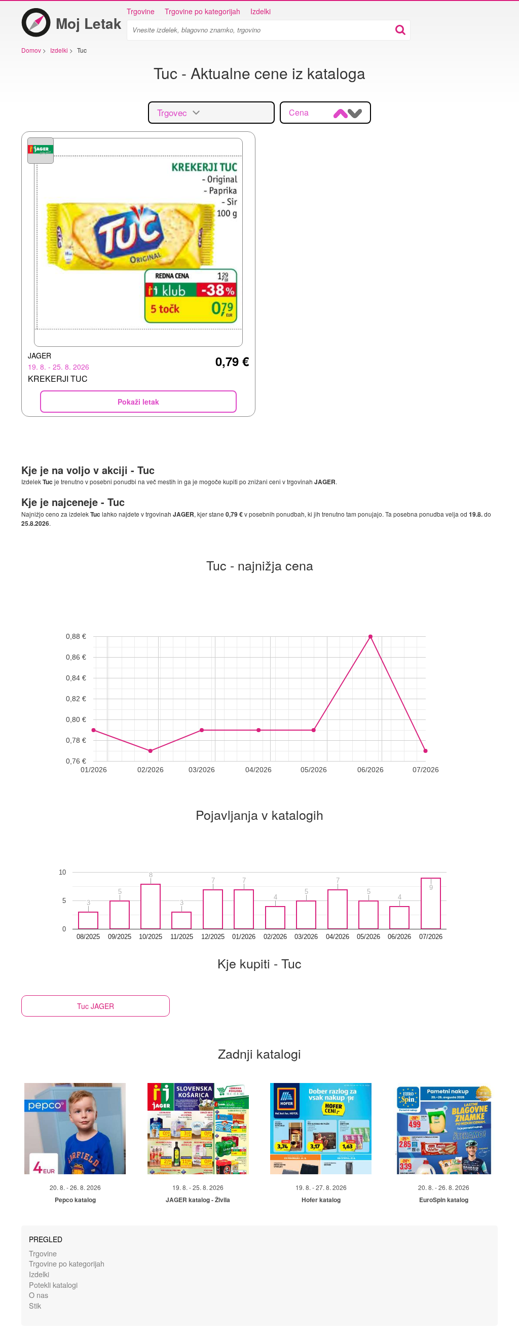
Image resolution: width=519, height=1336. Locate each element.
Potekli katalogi (53, 1284)
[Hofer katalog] (321, 1128)
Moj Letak (89, 23)
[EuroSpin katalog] (444, 1128)
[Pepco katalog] (75, 1128)
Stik (35, 1305)
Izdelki (260, 11)
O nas (38, 1294)
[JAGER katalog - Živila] (198, 1128)
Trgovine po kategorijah (202, 11)
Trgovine (141, 11)
